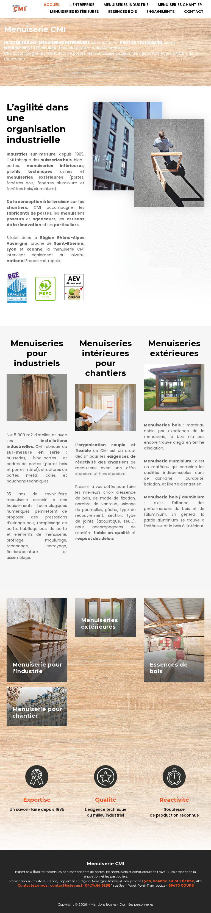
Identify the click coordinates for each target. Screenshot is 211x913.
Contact (194, 11)
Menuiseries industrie (126, 4)
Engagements (160, 11)
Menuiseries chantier (180, 4)
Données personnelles (136, 904)
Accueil (52, 4)
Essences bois (122, 11)
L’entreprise (82, 4)
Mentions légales (104, 904)
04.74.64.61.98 (97, 885)
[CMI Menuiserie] (20, 9)
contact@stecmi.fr (67, 885)
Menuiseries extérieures (74, 11)
